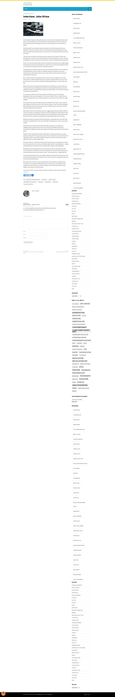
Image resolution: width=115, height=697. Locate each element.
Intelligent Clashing (76, 253)
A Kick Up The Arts (75, 196)
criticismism (27, 3)
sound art (80, 382)
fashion (82, 346)
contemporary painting (79, 337)
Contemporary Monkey (76, 231)
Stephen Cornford (77, 47)
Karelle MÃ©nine (77, 124)
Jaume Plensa (76, 129)
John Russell (76, 144)
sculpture (83, 379)
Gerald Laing (76, 91)
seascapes (48, 181)
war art (74, 391)
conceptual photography (78, 324)
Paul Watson (76, 178)
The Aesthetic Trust (76, 278)
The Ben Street (75, 281)
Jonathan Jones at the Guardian (78, 256)
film (85, 349)
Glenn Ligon (76, 101)
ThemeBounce (39, 694)
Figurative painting (77, 349)
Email (24, 234)
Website (25, 237)
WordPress (50, 694)
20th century (85, 303)
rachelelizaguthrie (75, 271)
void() (73, 288)
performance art (78, 373)
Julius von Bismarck (78, 188)
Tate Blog (74, 276)
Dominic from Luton (78, 67)
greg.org (73, 243)
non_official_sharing (76, 266)
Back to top (87, 694)
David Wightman (77, 183)
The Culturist (74, 283)
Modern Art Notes (75, 261)
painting (76, 370)
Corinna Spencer (77, 158)
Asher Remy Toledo (77, 139)
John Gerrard (76, 86)
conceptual (76, 318)
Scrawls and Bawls (75, 273)
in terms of (74, 251)
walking (55, 181)
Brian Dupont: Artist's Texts (77, 223)
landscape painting (28, 13)
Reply (67, 204)
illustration (82, 355)
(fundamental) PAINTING (77, 193)
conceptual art (78, 321)
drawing (44, 179)
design (85, 343)
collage (84, 315)
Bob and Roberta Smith (79, 154)
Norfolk (40, 181)
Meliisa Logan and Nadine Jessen (79, 113)
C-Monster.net (75, 226)
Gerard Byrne (76, 33)
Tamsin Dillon (76, 62)
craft (73, 343)
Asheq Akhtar (76, 18)
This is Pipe (74, 286)
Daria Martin (76, 119)
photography (85, 376)
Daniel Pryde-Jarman (78, 134)
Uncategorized (80, 385)
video (74, 388)
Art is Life (74, 208)
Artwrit (73, 213)
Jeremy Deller (76, 57)
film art (75, 352)
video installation (83, 388)
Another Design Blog (76, 203)
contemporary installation (80, 334)
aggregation (78, 313)
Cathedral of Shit (75, 228)
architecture (76, 315)
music (81, 367)
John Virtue (52, 179)
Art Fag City (74, 206)
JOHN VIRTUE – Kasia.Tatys (31, 204)
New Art (73, 263)
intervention (75, 363)
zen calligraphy (28, 184)
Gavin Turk (75, 168)
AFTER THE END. (75, 198)
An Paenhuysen (75, 201)
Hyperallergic (74, 246)
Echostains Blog (75, 238)
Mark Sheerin (35, 190)
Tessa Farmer (76, 77)
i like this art (74, 248)
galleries (75, 355)
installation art (79, 361)
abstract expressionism (33, 179)
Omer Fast (75, 82)
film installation (85, 352)
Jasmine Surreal (77, 163)
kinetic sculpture (85, 363)
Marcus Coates (76, 43)
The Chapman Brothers (79, 38)
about (26, 9)
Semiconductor (77, 149)
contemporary (79, 327)
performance (86, 370)
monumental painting (30, 181)
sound (74, 382)
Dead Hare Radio (75, 236)
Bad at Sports (75, 216)
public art (75, 379)
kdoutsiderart (75, 258)
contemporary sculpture (81, 340)
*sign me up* (74, 401)
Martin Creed (76, 52)
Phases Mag (74, 268)
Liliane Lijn (76, 106)
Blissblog (74, 221)
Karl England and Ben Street (80, 72)
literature (75, 366)
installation (77, 358)
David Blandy (76, 28)
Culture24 (25, 172)
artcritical (74, 211)
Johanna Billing (77, 23)
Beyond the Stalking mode (77, 218)
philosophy (75, 376)
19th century (75, 303)
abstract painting (77, 309)
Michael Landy (76, 96)
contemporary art (81, 331)
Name (24, 231)
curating (79, 343)
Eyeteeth (74, 241)
